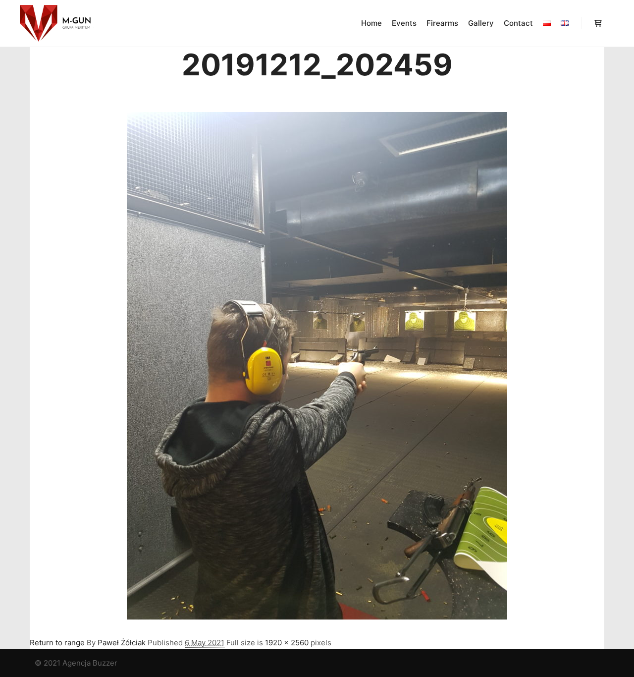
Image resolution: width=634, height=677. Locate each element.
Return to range (57, 642)
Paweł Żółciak (122, 642)
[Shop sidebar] (598, 23)
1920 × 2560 (287, 642)
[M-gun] (57, 23)
